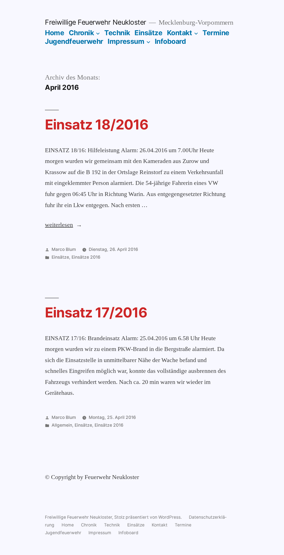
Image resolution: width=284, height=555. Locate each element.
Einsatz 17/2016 (96, 312)
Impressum (126, 41)
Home (54, 33)
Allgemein (62, 425)
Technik (117, 33)
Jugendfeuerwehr (74, 41)
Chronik (81, 33)
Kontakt (179, 33)
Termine (215, 33)
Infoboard (170, 41)
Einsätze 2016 (86, 257)
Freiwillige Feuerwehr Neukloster (95, 22)
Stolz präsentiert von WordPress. (148, 517)
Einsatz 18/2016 (96, 124)
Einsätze (148, 33)
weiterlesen (59, 225)
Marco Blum (64, 249)
